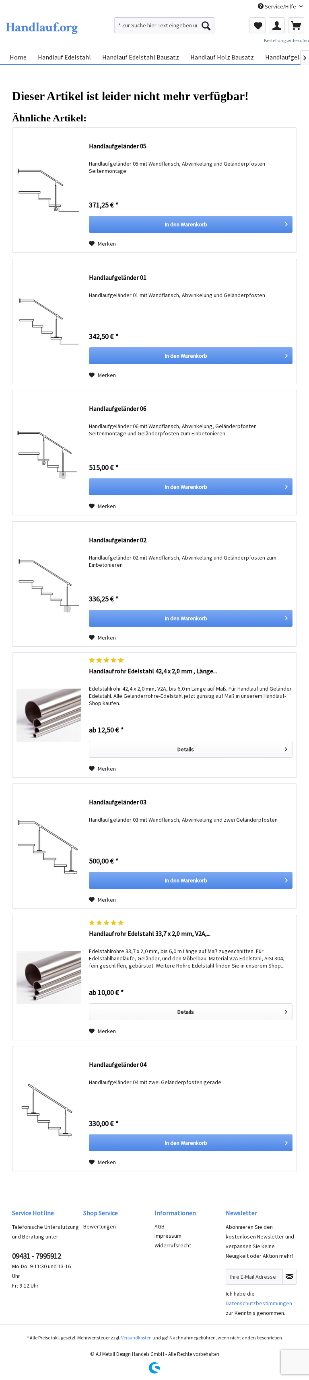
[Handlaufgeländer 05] (48, 190)
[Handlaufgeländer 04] (48, 1108)
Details (185, 749)
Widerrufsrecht (172, 1245)
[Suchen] (206, 25)
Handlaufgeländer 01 (117, 277)
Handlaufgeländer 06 (117, 408)
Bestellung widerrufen (286, 40)
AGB (159, 1226)
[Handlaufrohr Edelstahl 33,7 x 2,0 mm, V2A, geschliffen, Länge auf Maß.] (48, 977)
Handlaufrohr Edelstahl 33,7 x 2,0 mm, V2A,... (149, 933)
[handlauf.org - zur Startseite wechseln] (41, 27)
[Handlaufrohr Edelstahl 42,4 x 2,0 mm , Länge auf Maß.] (48, 715)
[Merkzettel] (257, 25)
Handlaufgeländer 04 (117, 1064)
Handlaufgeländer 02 (117, 540)
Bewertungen (99, 1226)
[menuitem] (164, 25)
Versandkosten (136, 1338)
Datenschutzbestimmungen (259, 1303)
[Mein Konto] (277, 25)
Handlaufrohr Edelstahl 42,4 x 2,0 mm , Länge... (153, 671)
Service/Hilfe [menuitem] (280, 6)
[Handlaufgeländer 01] (48, 321)
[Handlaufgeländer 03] (48, 846)
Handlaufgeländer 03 (117, 802)
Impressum (167, 1235)
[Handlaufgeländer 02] (48, 584)
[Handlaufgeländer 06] (48, 452)
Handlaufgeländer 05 (117, 146)
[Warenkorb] (296, 25)
